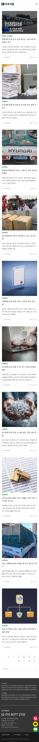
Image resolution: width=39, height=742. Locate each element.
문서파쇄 (4, 36)
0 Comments (7, 57)
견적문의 (27, 734)
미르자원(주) (5, 711)
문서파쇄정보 (9, 36)
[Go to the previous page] (8, 657)
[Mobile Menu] (37, 4)
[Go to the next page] (34, 661)
